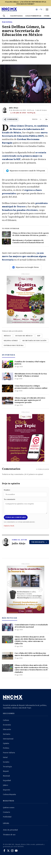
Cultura (6, 720)
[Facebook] (4, 850)
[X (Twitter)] (8, 850)
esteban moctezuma (13, 345)
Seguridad (7, 780)
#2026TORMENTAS (33, 16)
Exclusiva (6, 734)
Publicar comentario (16, 517)
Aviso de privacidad (10, 830)
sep (38, 336)
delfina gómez (11, 341)
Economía (7, 725)
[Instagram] (12, 850)
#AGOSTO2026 (16, 16)
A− (41, 119)
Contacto (6, 812)
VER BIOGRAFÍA (38, 542)
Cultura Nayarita (9, 794)
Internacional (8, 739)
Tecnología (7, 767)
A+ (46, 119)
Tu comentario (9, 499)
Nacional (7, 22)
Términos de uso (9, 835)
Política (6, 748)
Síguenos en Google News (27, 267)
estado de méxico (24, 336)
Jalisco (5, 785)
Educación (7, 729)
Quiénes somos (8, 808)
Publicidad (7, 817)
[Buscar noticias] (4, 16)
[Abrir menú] (47, 9)
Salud (5, 757)
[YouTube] (16, 850)
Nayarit (6, 771)
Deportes (6, 790)
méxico (7, 336)
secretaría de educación (34, 341)
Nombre (7, 490)
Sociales (6, 762)
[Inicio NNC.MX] (9, 9)
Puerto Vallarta (9, 753)
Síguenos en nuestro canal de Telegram (27, 171)
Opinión (6, 743)
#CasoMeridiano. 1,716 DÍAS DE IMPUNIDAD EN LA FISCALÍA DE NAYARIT (25, 3)
